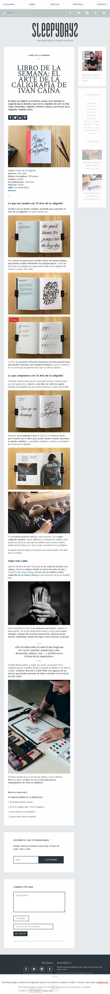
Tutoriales (88, 124)
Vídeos (91, 133)
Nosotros (78, 4)
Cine (96, 128)
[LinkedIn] (20, 118)
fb (70, 12)
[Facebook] (10, 118)
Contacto (102, 4)
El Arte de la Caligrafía (25, 170)
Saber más (47, 990)
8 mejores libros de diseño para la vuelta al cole (92, 165)
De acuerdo (35, 990)
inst (87, 12)
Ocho (97, 124)
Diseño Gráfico (91, 106)
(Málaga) (34, 575)
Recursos (88, 128)
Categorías (8, 4)
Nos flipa (55, 4)
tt (79, 12)
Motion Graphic (91, 130)
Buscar (4, 13)
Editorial (91, 112)
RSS (104, 12)
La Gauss (25, 575)
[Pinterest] (25, 118)
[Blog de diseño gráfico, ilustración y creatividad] (55, 32)
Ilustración (91, 103)
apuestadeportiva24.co (9, 960)
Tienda (32, 4)
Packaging (91, 115)
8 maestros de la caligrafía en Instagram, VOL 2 (92, 196)
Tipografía (91, 109)
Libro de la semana (39, 55)
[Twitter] (15, 118)
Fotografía (91, 118)
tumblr (95, 12)
